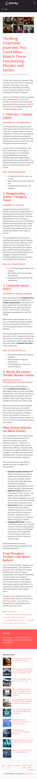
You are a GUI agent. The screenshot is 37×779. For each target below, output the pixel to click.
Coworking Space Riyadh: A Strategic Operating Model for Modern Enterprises (22, 701)
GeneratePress (28, 774)
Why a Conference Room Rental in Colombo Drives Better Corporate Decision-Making (22, 692)
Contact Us (9, 766)
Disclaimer (17, 765)
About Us (4, 766)
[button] (34, 3)
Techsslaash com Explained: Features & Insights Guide (22, 741)
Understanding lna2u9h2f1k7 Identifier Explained (21, 732)
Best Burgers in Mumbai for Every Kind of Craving (22, 660)
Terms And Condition (31, 767)
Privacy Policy (24, 766)
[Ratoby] (11, 3)
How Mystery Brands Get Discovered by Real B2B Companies (21, 711)
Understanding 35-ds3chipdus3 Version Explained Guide (20, 722)
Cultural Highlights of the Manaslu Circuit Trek (21, 680)
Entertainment (10, 611)
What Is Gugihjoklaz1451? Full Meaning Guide (22, 751)
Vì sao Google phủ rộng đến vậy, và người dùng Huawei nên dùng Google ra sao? (22, 671)
